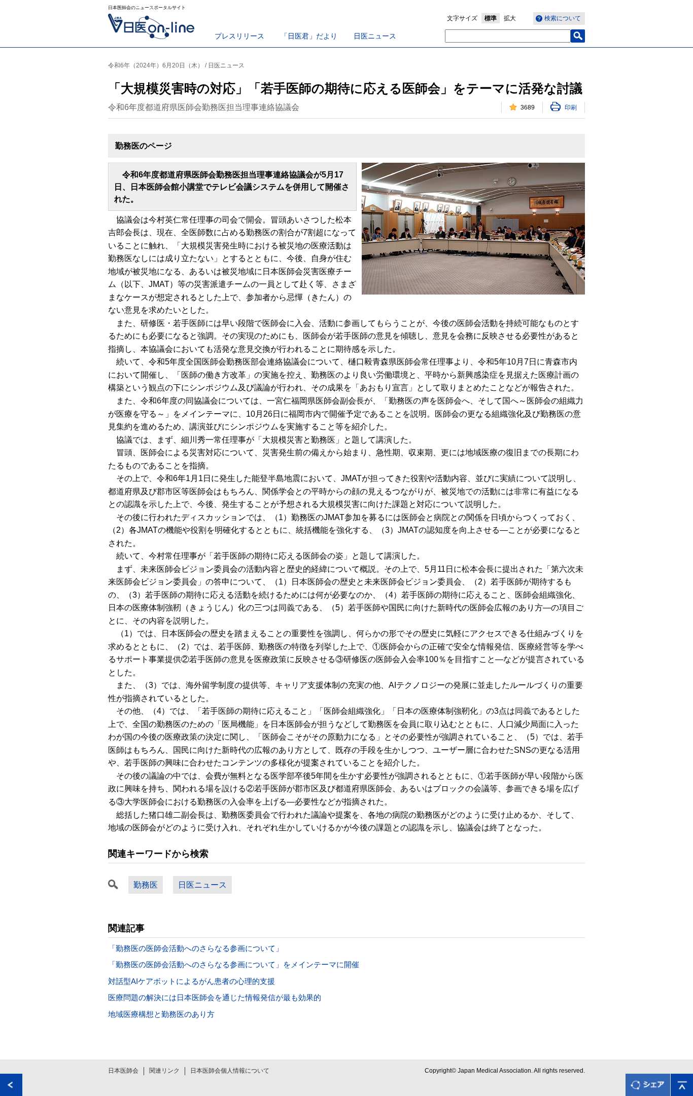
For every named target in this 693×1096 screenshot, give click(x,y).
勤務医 (145, 885)
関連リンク (164, 1070)
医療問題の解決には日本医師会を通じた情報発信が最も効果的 (214, 997)
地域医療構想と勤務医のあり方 (161, 1014)
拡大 (510, 18)
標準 (490, 18)
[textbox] (508, 36)
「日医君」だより (309, 36)
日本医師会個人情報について (229, 1070)
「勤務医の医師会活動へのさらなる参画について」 (195, 948)
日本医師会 (123, 1070)
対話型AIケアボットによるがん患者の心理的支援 (191, 981)
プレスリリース (239, 36)
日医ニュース (375, 36)
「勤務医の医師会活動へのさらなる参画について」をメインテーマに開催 (233, 964)
